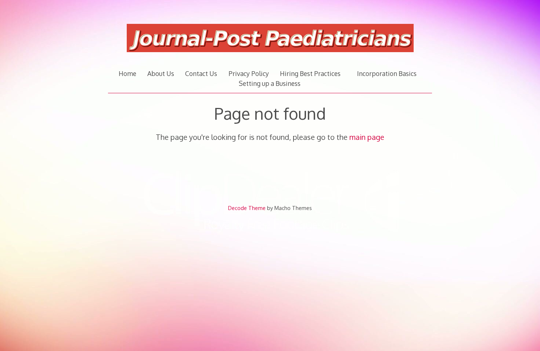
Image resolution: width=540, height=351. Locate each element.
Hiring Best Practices (310, 73)
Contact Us (201, 73)
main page (366, 137)
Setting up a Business (269, 83)
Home (127, 73)
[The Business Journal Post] (270, 56)
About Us (160, 73)
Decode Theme (247, 208)
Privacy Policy (248, 73)
